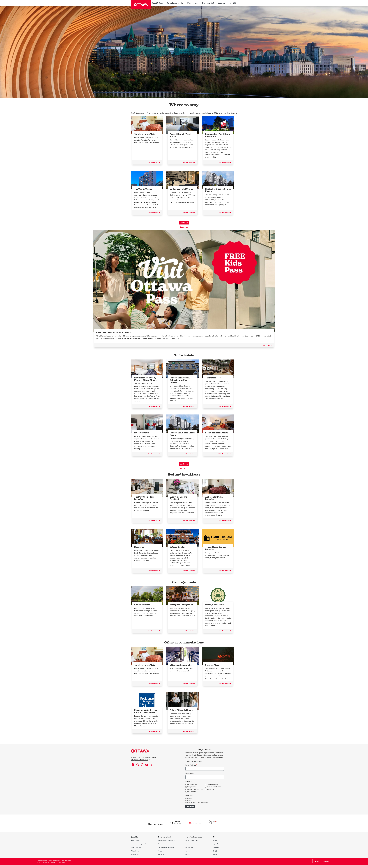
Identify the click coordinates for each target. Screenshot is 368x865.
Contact (187, 854)
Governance (189, 844)
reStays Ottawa (141, 433)
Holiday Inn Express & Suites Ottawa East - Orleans (180, 380)
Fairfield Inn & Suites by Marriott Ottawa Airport (145, 379)
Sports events (211, 789)
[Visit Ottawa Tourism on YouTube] (147, 765)
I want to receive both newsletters (197, 802)
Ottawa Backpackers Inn (181, 665)
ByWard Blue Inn (177, 547)
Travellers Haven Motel (144, 134)
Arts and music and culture (195, 789)
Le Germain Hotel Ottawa (181, 189)
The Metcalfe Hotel (214, 378)
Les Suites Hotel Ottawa (216, 433)
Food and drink (191, 791)
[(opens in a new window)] (147, 125)
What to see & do (136, 847)
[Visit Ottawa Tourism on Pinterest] (142, 765)
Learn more (266, 345)
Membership (162, 854)
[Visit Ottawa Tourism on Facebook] (133, 765)
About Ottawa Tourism (192, 840)
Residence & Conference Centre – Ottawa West (145, 711)
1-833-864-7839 (149, 757)
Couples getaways (212, 784)
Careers (187, 851)
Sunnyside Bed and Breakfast (178, 498)
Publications (189, 847)
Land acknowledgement (138, 844)
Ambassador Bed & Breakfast (214, 498)
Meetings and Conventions (166, 840)
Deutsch (215, 840)
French (189, 800)
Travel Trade (162, 844)
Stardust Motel (212, 665)
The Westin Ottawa (143, 189)
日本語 (215, 851)
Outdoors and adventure (214, 787)
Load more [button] (184, 223)
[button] (230, 3)
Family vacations (192, 784)
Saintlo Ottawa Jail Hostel (181, 710)
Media (160, 851)
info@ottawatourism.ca (139, 760)
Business (221, 3)
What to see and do (175, 3)
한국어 (215, 854)
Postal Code (189, 773)
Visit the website (153, 162)
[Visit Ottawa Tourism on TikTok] (152, 765)
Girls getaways (191, 787)
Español (215, 844)
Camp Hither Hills (142, 605)
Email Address (190, 765)
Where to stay (192, 3)
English (189, 798)
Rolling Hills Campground (181, 605)
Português (216, 847)
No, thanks (326, 861)
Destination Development (166, 847)
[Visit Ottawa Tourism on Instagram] (138, 765)
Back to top (184, 227)
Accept (316, 861)
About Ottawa (157, 3)
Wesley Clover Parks (214, 605)
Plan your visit (208, 3)
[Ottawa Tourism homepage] (141, 4)
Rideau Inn (139, 547)
